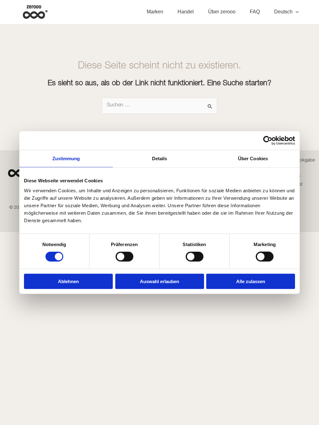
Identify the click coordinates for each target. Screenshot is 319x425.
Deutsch (283, 11)
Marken (155, 11)
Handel (186, 11)
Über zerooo (222, 11)
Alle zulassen (250, 281)
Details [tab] (159, 158)
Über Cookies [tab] (253, 158)
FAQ (255, 11)
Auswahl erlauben (159, 281)
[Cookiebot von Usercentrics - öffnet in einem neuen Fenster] (267, 140)
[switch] (124, 257)
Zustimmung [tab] (66, 158)
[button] (296, 11)
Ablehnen (68, 281)
